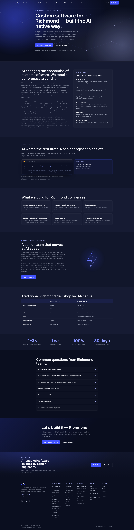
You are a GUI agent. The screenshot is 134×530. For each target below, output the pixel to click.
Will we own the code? (44, 395)
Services (48, 3)
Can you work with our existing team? (49, 407)
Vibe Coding (38, 3)
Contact (104, 496)
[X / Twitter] (26, 501)
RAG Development (57, 503)
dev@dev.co (24, 497)
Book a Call (114, 2)
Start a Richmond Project (44, 45)
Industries (58, 3)
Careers (104, 491)
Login (106, 2)
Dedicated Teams (81, 503)
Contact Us (107, 465)
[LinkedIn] (22, 501)
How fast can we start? (44, 401)
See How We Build (61, 45)
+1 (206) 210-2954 (26, 494)
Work (65, 3)
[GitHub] (29, 501)
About (103, 486)
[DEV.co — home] (17, 3)
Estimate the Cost (68, 442)
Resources (74, 3)
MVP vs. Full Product (95, 502)
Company (84, 3)
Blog (91, 486)
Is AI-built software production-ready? (49, 388)
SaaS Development (82, 491)
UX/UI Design (80, 496)
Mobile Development (82, 488)
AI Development (26, 3)
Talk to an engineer (28, 277)
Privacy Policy (99, 526)
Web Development (81, 486)
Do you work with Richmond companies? (49, 369)
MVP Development (82, 493)
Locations (104, 493)
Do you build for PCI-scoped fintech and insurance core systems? (57, 382)
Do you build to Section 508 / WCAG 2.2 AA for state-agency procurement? (59, 375)
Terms (105, 526)
